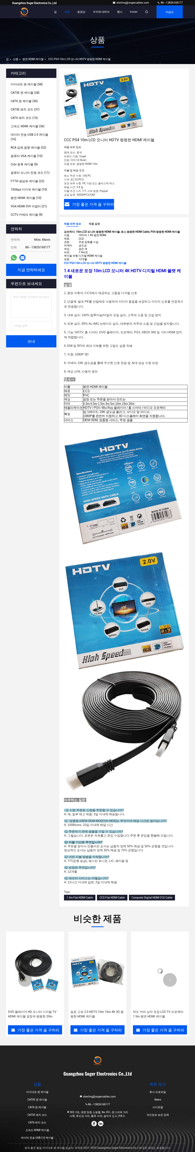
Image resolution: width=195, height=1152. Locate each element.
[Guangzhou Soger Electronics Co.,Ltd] (24, 11)
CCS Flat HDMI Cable (112, 897)
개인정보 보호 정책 (157, 1114)
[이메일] (22, 257)
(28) (25, 93)
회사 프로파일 (157, 1091)
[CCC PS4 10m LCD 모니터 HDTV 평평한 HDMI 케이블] (111, 105)
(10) (26, 156)
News (157, 1099)
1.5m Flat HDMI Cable (80, 897)
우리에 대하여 (101, 11)
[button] (25, 980)
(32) (28, 147)
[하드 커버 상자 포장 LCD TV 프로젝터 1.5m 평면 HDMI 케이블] (97, 971)
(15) (24, 118)
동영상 (81, 11)
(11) (30, 173)
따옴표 (170, 12)
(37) (25, 109)
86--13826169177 (171, 2)
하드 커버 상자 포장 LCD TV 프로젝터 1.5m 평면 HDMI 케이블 (95, 1014)
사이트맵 (157, 1107)
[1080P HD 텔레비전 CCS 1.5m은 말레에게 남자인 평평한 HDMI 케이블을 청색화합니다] (160, 971)
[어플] (14, 258)
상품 (15, 59)
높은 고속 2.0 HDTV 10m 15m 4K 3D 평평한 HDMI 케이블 (34, 1014)
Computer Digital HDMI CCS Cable (152, 897)
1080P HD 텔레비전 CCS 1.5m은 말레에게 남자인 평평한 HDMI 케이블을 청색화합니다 (160, 1014)
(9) (24, 164)
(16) (29, 137)
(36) (24, 101)
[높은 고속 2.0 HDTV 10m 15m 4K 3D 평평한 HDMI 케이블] (35, 971)
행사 (119, 11)
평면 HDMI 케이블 (33, 59)
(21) (29, 206)
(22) (27, 181)
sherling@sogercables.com (132, 2)
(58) (27, 84)
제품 (67, 11)
